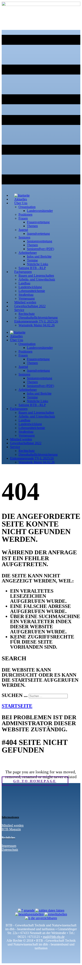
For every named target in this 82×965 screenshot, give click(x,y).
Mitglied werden (13, 825)
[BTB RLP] (41, 5)
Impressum (9, 846)
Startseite (17, 706)
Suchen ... (15, 695)
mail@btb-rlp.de (54, 936)
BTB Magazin (11, 829)
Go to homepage (34, 781)
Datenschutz (10, 849)
